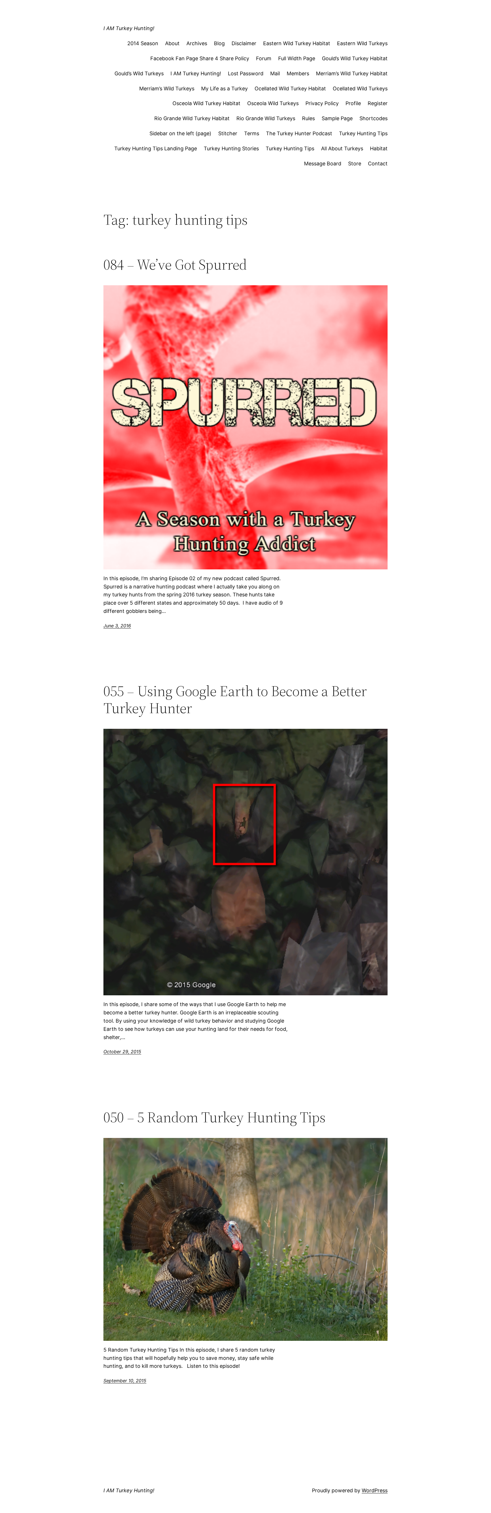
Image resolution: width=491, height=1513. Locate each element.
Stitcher (227, 133)
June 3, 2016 (117, 625)
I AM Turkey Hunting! (128, 28)
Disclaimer (244, 43)
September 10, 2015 (124, 1380)
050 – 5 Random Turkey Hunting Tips (214, 1117)
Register (378, 103)
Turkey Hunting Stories (231, 148)
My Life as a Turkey (224, 88)
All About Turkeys (342, 148)
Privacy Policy (322, 103)
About (172, 43)
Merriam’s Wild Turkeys (166, 88)
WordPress (375, 1490)
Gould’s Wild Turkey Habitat (355, 58)
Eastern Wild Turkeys (362, 43)
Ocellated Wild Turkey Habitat (290, 88)
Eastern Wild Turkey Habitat (296, 43)
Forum (263, 58)
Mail (275, 73)
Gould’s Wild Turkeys (139, 73)
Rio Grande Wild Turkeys (265, 118)
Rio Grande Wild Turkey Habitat (192, 118)
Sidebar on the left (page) (180, 133)
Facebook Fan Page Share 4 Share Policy (199, 58)
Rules (308, 118)
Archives (196, 43)
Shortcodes (373, 118)
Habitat (379, 148)
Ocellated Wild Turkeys (360, 88)
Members (298, 73)
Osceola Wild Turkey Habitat (206, 103)
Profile (353, 103)
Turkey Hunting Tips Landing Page (155, 148)
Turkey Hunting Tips (363, 133)
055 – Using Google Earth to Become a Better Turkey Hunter (235, 699)
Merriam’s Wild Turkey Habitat (352, 73)
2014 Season (142, 43)
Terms (251, 133)
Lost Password (245, 73)
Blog (219, 43)
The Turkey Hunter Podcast (299, 133)
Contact (378, 164)
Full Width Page (296, 58)
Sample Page (337, 118)
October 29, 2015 (122, 1051)
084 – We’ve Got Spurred (175, 264)
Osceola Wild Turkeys (273, 103)
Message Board (322, 164)
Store (354, 164)
